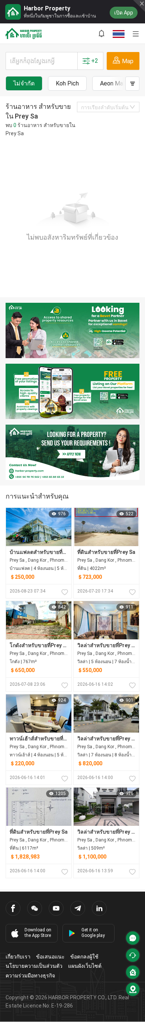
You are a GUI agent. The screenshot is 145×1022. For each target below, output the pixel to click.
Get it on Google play (93, 932)
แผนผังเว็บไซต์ (85, 966)
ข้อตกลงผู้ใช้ (84, 957)
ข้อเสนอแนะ (50, 957)
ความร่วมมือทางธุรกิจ (30, 976)
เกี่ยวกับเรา (18, 957)
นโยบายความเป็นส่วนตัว (34, 966)
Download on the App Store (38, 932)
